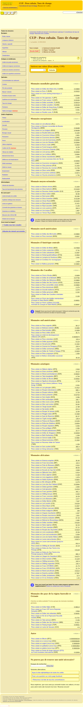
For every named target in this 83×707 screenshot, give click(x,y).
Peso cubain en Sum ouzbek (41, 446)
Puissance (5, 136)
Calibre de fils (9, 148)
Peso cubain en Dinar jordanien (42, 394)
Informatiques (5, 182)
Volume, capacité (7, 44)
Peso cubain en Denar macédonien (43, 156)
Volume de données (8, 185)
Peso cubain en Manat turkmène (42, 440)
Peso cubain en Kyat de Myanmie (42, 416)
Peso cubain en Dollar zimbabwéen (43, 575)
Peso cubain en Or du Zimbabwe (42, 578)
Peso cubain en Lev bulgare (40, 130)
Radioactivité (6, 178)
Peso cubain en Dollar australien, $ (43, 102)
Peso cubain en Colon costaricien (42, 250)
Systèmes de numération (9, 99)
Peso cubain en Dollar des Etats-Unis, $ (44, 89)
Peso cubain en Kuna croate (41, 145)
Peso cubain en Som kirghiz (40, 397)
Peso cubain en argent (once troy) (43, 643)
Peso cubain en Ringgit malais (41, 414)
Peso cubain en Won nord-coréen (42, 402)
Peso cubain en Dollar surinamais (42, 348)
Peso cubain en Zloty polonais (41, 165)
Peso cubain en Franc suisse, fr (42, 100)
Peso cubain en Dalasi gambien (42, 487)
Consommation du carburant (10, 80)
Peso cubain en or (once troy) (41, 641)
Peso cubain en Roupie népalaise (42, 426)
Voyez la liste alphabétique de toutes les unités (48, 672)
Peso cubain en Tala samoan (41, 620)
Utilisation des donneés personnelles (13, 231)
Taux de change (7, 103)
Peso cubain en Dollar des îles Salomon (44, 622)
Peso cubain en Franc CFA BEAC (42, 566)
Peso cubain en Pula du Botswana (43, 465)
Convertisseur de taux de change (28, 6)
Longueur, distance (8, 40)
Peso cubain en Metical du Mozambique (45, 520)
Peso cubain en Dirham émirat (41, 186)
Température (6, 55)
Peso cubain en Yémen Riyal (41, 213)
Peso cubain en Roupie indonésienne (44, 390)
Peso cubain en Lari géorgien (41, 387)
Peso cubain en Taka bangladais (42, 376)
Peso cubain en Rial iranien (40, 196)
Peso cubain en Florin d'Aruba (41, 275)
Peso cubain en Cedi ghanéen (41, 489)
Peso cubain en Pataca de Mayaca (43, 421)
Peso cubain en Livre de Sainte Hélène (44, 537)
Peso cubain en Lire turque (40, 210)
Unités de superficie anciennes (11, 73)
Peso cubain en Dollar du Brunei (42, 378)
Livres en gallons (7, 203)
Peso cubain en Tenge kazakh (41, 406)
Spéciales (4, 77)
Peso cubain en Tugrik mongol (41, 418)
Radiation (5, 175)
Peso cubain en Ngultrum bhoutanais (44, 381)
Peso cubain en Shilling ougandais (43, 563)
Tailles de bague (10, 111)
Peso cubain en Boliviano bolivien (42, 328)
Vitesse (4, 51)
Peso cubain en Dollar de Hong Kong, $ (44, 107)
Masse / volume (6, 92)
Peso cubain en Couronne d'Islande (43, 149)
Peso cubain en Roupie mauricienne (43, 515)
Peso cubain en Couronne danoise (43, 137)
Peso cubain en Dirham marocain (42, 508)
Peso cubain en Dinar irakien (41, 194)
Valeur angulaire (7, 144)
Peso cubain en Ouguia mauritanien (43, 513)
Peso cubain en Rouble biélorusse (43, 133)
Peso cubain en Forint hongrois (42, 147)
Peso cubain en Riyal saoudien (41, 205)
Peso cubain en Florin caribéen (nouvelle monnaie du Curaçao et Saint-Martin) (45, 303)
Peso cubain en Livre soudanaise (42, 532)
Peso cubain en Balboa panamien (42, 264)
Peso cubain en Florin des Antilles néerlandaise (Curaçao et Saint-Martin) (47, 299)
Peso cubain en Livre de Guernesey (43, 140)
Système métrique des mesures (11, 200)
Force (4, 140)
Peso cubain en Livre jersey (40, 152)
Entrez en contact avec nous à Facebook (58, 586)
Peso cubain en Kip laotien (40, 409)
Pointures (5, 107)
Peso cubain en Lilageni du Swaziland (44, 556)
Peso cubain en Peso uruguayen (42, 353)
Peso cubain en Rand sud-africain (42, 570)
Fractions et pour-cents (9, 95)
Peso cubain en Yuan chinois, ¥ (42, 109)
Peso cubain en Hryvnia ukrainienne (43, 175)
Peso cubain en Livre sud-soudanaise (44, 534)
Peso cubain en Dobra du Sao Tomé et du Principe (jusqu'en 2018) (45, 553)
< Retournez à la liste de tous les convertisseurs (48, 680)
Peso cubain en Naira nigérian (41, 525)
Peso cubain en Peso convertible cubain (45, 285)
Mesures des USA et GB (9, 215)
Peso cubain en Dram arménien (42, 371)
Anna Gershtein (28, 700)
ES (5, 13)
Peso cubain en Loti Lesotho (41, 503)
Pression (4, 129)
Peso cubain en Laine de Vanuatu (42, 627)
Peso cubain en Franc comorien (42, 496)
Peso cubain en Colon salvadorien (43, 252)
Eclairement (5, 171)
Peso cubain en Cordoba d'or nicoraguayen (46, 260)
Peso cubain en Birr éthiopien (41, 482)
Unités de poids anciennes (10, 62)
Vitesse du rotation (7, 152)
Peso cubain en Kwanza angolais (42, 460)
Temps (4, 117)
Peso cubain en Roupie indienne (42, 392)
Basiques (4, 33)
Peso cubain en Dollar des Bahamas (43, 280)
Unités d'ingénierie (7, 114)
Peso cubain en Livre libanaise (41, 498)
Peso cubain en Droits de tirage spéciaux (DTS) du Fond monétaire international (47, 651)
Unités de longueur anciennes (11, 66)
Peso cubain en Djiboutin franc (41, 472)
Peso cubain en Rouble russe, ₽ (42, 112)
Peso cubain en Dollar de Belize (42, 248)
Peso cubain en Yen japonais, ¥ (42, 98)
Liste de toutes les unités (9, 196)
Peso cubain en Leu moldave (41, 154)
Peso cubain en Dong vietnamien (42, 449)
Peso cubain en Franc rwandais (42, 527)
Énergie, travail (6, 133)
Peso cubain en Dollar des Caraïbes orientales (47, 294)
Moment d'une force (8, 156)
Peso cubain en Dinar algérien (41, 475)
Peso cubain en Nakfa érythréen (42, 479)
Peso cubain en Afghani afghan (42, 369)
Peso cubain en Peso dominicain (42, 287)
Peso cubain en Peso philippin (41, 428)
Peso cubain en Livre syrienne (41, 208)
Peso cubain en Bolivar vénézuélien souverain (47, 356)
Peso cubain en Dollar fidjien (41, 607)
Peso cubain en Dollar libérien (41, 501)
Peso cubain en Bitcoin (39, 638)
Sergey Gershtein (19, 700)
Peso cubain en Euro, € (39, 91)
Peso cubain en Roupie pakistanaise (43, 430)
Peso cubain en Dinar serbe (40, 170)
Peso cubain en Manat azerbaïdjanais (44, 374)
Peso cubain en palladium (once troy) (44, 646)
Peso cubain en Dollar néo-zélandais (43, 613)
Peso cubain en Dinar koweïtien (42, 198)
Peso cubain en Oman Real (40, 201)
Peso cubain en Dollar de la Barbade (43, 278)
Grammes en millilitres (8, 211)
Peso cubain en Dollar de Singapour (43, 433)
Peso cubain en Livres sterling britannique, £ (46, 93)
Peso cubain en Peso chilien (40, 332)
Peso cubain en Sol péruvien (41, 344)
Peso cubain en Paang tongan (41, 625)
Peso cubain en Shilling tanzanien (42, 561)
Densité (4, 125)
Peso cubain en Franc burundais (42, 463)
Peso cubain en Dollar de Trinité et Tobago (45, 351)
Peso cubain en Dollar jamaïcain (42, 292)
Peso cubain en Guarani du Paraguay (44, 346)
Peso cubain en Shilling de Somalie (43, 546)
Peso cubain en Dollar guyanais (42, 341)
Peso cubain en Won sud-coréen (42, 404)
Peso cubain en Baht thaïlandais (42, 435)
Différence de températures (10, 159)
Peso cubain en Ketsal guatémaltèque (44, 255)
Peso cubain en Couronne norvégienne (44, 163)
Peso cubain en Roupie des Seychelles (44, 529)
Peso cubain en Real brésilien (41, 330)
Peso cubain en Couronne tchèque (43, 135)
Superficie (5, 48)
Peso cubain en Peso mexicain (41, 236)
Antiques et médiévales (8, 59)
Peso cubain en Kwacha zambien (42, 573)
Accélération (6, 121)
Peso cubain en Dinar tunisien (41, 559)
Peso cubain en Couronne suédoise (43, 172)
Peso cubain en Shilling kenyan (42, 494)
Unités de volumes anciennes (11, 70)
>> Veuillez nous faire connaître (11, 225)
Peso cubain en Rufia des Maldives (43, 423)
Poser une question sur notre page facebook (47, 676)
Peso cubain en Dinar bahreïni (41, 189)
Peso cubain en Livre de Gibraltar (42, 142)
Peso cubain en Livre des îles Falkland (44, 484)
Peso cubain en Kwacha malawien (43, 518)
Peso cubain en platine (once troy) (43, 648)
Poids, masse (6, 36)
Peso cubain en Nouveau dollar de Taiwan (45, 442)
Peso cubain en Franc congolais (42, 467)
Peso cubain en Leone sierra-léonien (43, 539)
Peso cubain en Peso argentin (41, 325)
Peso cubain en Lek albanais (41, 124)
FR (15, 13)
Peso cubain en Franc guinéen (41, 491)
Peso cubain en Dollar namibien (42, 522)
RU (12, 13)
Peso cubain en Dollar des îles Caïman (44, 282)
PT (9, 13)
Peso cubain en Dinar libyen (40, 506)
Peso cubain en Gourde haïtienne (42, 289)
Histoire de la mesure (8, 219)
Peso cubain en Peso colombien (42, 339)
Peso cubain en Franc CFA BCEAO (43, 568)
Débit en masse (6, 167)
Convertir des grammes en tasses (12, 207)
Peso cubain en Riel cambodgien (42, 399)
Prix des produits (7, 88)
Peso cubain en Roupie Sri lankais (43, 411)
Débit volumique (7, 163)
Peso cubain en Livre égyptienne (42, 477)
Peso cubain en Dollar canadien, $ (43, 105)
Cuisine (4, 84)
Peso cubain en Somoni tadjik (41, 437)
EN (2, 13)
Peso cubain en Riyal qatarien (41, 203)
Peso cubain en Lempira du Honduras (44, 257)
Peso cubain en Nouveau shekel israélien (45, 191)
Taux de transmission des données (12, 189)
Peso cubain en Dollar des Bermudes (44, 234)
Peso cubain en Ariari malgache (42, 510)
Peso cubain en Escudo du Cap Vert (43, 470)
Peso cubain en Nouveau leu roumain (44, 168)
